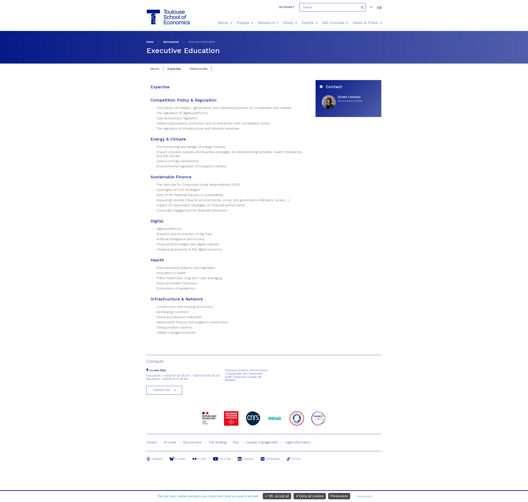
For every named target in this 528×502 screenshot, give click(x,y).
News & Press (365, 23)
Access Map (157, 370)
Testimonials (198, 68)
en (379, 7)
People (243, 23)
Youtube (225, 458)
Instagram (272, 458)
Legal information (298, 442)
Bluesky (180, 458)
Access (151, 442)
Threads (157, 458)
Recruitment (192, 442)
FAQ (236, 442)
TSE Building (217, 442)
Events (308, 23)
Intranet (287, 7)
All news (170, 442)
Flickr (202, 458)
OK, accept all (278, 496)
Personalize (339, 496)
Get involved (333, 23)
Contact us (161, 390)
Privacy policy (364, 496)
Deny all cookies (311, 496)
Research (266, 23)
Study (288, 23)
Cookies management (262, 442)
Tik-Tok (296, 458)
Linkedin (248, 458)
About (223, 23)
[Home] (168, 17)
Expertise (174, 68)
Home (149, 41)
